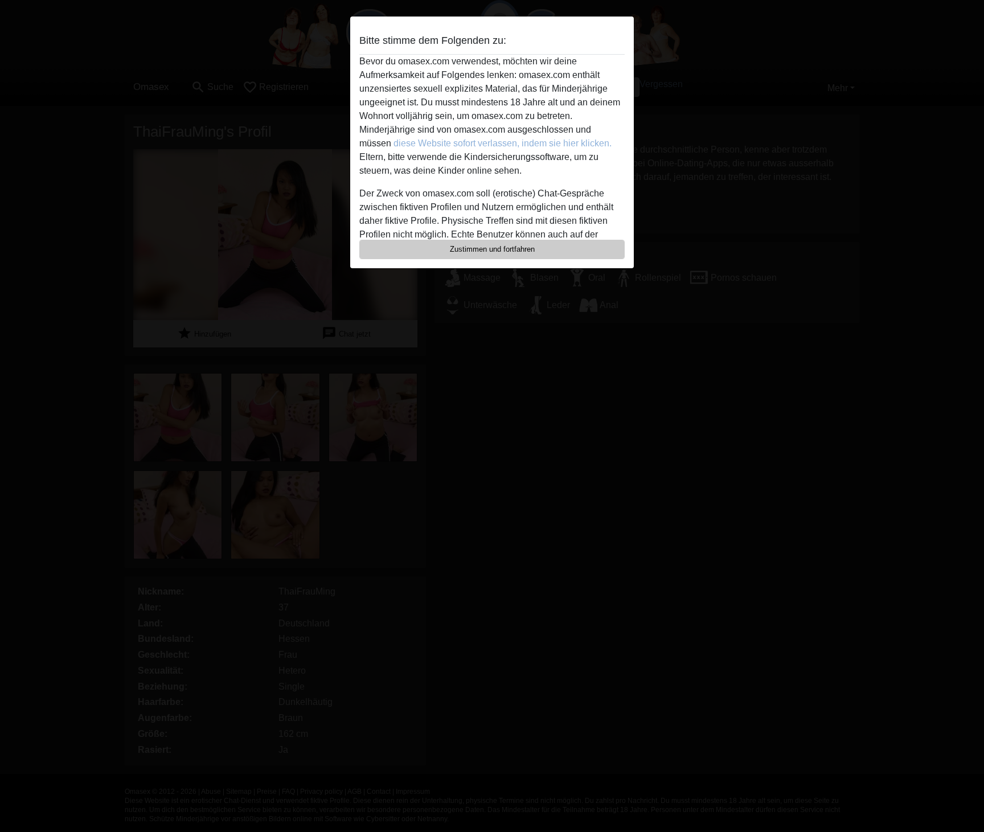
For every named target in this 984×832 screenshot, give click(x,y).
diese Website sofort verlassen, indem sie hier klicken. (502, 143)
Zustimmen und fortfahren (492, 249)
